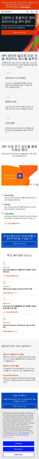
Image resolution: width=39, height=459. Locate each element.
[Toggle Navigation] (36, 11)
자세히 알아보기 (25, 7)
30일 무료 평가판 (19, 243)
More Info (18, 454)
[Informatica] (6, 11)
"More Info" (25, 433)
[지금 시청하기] (19, 175)
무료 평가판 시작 (19, 32)
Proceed (18, 443)
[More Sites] (27, 12)
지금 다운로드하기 (13, 223)
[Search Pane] (32, 12)
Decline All (18, 449)
